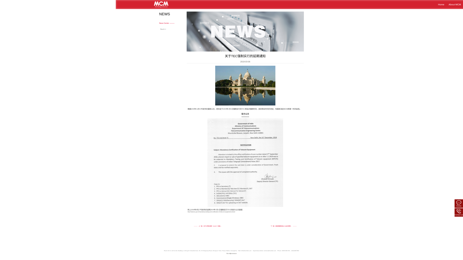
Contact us (459, 215)
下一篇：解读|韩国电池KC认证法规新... (281, 226)
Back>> (163, 29)
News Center (164, 23)
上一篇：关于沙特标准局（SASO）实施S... (210, 226)
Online (458, 206)
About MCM (455, 4)
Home (441, 4)
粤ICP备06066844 (231, 253)
